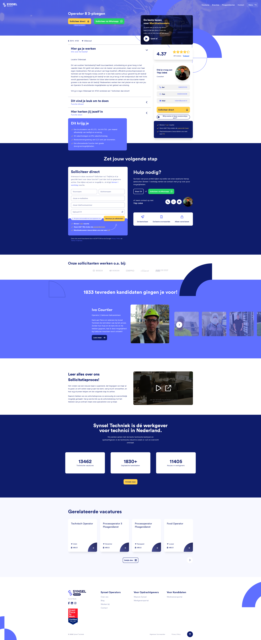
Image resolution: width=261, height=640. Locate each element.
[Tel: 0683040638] (173, 201)
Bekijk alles (128, 560)
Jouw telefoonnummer (82, 205)
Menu (251, 5)
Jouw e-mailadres (80, 198)
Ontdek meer (130, 482)
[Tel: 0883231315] (167, 201)
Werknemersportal (174, 597)
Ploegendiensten (228, 5)
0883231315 (182, 87)
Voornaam (77, 191)
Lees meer (97, 338)
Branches (215, 5)
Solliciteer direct (77, 22)
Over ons (104, 597)
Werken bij (105, 604)
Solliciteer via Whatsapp (107, 21)
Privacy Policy (176, 634)
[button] (167, 30)
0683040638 (182, 94)
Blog (102, 600)
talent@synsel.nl (181, 101)
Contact (241, 5)
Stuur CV (138, 191)
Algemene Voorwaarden (157, 634)
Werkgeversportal (141, 600)
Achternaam (105, 191)
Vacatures (205, 5)
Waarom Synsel (140, 597)
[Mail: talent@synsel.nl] (179, 201)
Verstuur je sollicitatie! (114, 219)
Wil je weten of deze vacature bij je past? (175, 117)
